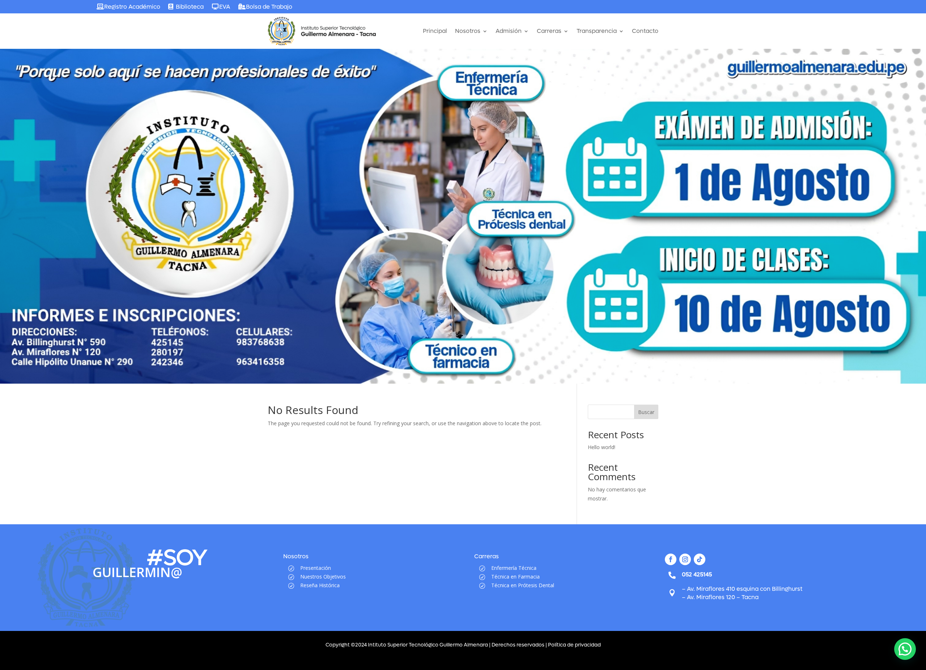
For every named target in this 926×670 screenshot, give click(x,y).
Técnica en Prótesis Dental (522, 585)
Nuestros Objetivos (323, 576)
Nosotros (467, 31)
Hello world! (601, 447)
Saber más (147, 245)
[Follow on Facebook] (670, 559)
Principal (435, 31)
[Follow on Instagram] (685, 559)
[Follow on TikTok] (699, 559)
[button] (905, 649)
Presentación (315, 567)
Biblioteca (190, 6)
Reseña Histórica (320, 585)
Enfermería (176, 198)
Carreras (549, 31)
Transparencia (597, 31)
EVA (224, 6)
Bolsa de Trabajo (269, 6)
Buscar (646, 412)
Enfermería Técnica (513, 567)
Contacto (645, 31)
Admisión (509, 31)
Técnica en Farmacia (515, 576)
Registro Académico (132, 6)
